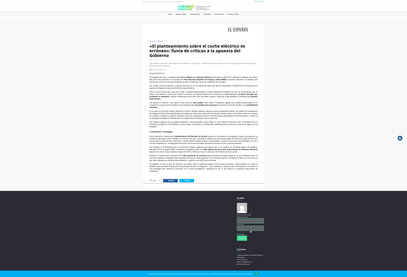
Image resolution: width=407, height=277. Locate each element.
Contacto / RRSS (233, 14)
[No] (404, 274)
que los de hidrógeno (243, 141)
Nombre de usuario (242, 217)
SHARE (169, 181)
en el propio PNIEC (167, 149)
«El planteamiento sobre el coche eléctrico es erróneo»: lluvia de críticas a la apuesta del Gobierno (197, 50)
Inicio (170, 14)
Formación (207, 14)
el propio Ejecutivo (182, 86)
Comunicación (195, 14)
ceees (154, 41)
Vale (256, 274)
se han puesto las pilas (202, 86)
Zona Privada (219, 14)
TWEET (185, 181)
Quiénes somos (181, 14)
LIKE (156, 181)
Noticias (160, 41)
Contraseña (240, 224)
